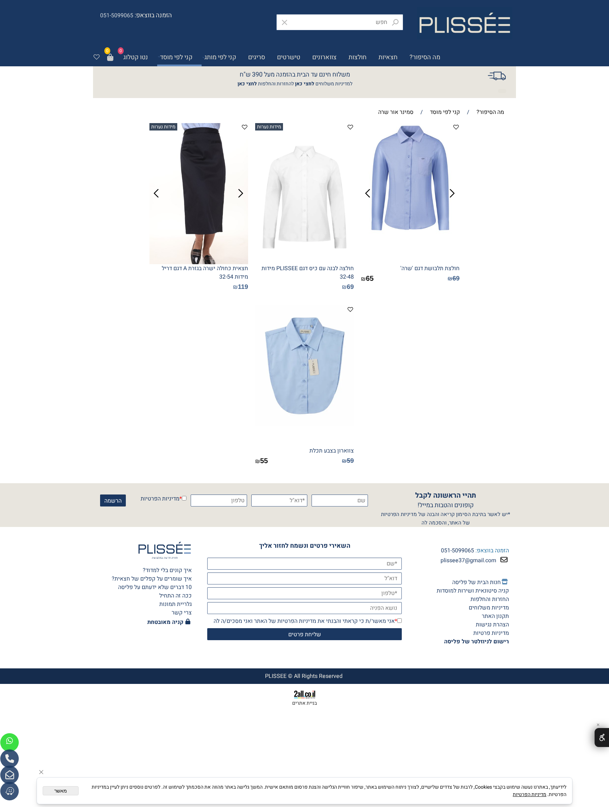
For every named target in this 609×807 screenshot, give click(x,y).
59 (350, 460)
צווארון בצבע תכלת (331, 451)
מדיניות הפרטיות (160, 498)
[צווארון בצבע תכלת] (304, 424)
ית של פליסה (476, 582)
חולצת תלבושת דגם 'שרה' (430, 268)
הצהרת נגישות (492, 624)
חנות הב (491, 582)
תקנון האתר (495, 616)
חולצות (358, 57)
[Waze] (9, 791)
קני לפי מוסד (176, 57)
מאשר (60, 791)
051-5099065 (457, 550)
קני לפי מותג (220, 57)
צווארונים (324, 57)
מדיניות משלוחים (489, 607)
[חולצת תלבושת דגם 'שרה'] (410, 243)
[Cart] (110, 57)
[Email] (9, 774)
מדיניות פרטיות (491, 633)
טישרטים (288, 57)
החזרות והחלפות (489, 599)
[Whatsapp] (9, 742)
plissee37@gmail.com (468, 560)
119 (243, 286)
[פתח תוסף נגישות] (602, 737)
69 (456, 278)
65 (370, 278)
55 (264, 461)
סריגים (256, 57)
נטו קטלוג (135, 57)
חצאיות (388, 57)
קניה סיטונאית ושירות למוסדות (473, 591)
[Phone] (9, 758)
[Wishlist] (96, 57)
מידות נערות (269, 127)
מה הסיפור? (425, 57)
